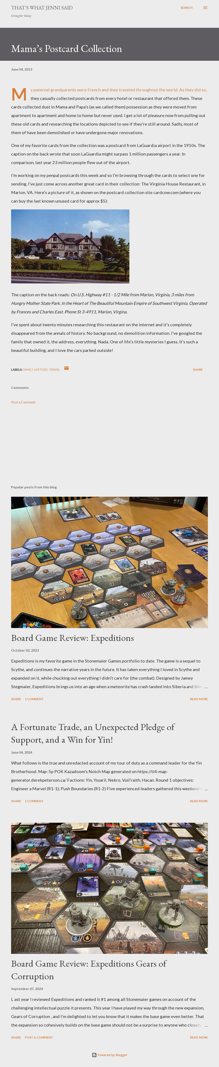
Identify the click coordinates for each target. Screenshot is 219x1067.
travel (54, 369)
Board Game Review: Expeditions (72, 637)
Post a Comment (23, 402)
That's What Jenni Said (42, 7)
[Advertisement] (109, 448)
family (28, 369)
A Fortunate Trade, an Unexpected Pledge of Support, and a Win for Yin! (92, 733)
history (40, 369)
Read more (199, 699)
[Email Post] (66, 369)
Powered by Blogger (112, 1055)
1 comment (34, 699)
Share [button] (198, 369)
